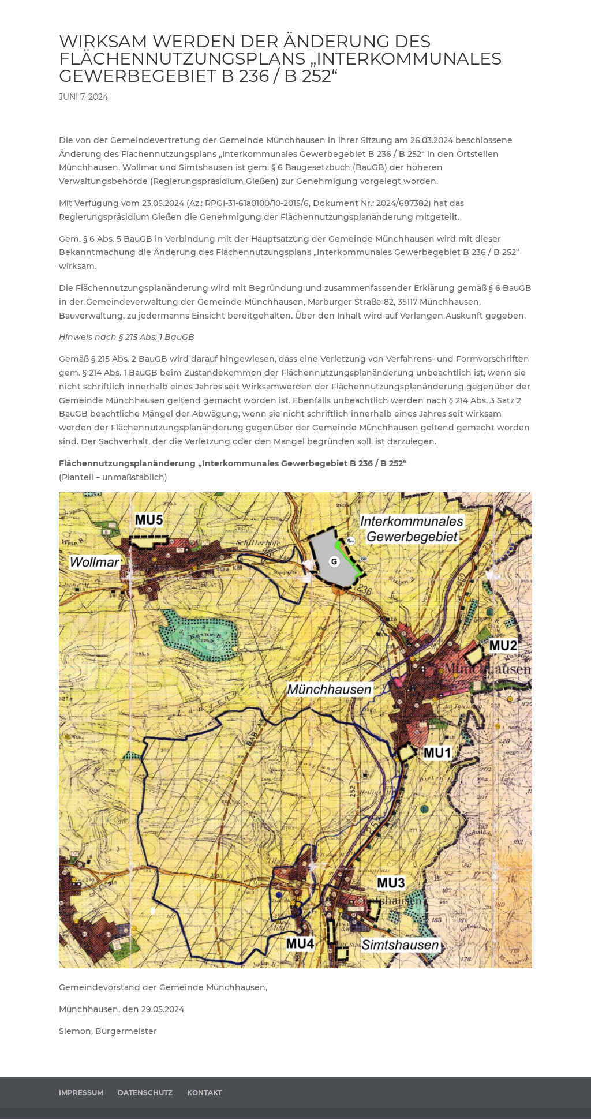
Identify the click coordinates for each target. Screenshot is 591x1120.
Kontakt (204, 1092)
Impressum (81, 1092)
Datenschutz (145, 1092)
